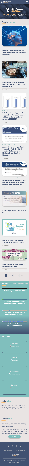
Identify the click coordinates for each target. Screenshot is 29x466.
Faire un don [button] (14, 436)
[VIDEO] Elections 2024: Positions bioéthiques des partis (13, 265)
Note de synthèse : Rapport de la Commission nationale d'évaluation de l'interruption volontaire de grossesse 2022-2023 (13, 116)
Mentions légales (20, 450)
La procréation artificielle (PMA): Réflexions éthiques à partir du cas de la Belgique (13, 84)
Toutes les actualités (20, 283)
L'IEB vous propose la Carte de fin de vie (14, 212)
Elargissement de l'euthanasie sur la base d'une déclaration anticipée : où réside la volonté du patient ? (14, 182)
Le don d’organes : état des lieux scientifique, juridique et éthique (13, 241)
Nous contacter (8, 450)
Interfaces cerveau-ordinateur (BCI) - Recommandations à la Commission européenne (14, 52)
